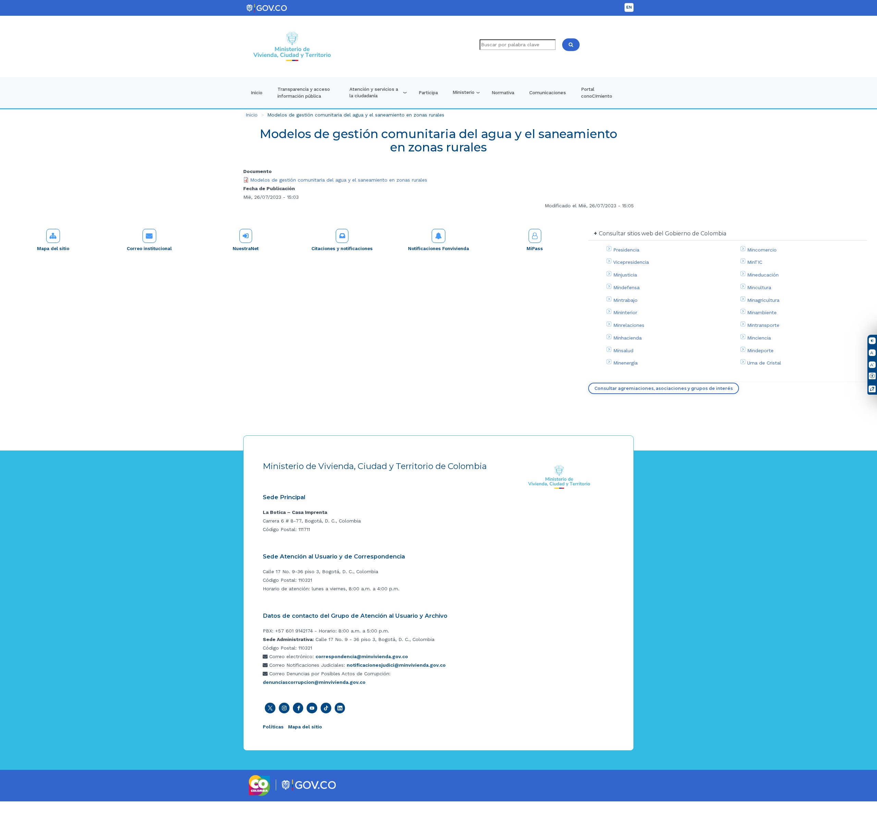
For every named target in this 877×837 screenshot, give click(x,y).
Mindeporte (760, 350)
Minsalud (623, 350)
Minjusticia (625, 275)
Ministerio (463, 92)
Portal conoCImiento (596, 92)
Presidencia (626, 250)
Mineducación (763, 275)
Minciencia (759, 338)
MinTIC (754, 262)
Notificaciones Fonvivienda (438, 248)
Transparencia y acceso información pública (303, 92)
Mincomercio (762, 250)
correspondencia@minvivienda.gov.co (362, 656)
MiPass (535, 248)
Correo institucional (149, 248)
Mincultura (759, 287)
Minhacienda (627, 338)
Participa (428, 92)
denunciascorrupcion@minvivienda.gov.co (314, 682)
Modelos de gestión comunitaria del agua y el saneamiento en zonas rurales (338, 180)
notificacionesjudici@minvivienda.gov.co (396, 665)
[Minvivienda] (559, 476)
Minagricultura (763, 300)
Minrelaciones (628, 325)
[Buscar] (571, 44)
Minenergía (625, 363)
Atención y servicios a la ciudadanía (373, 92)
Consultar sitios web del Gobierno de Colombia (662, 233)
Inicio (256, 92)
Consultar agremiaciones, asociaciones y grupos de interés (663, 388)
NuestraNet (246, 248)
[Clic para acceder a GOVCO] (308, 784)
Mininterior (625, 312)
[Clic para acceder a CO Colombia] (259, 785)
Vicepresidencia (631, 262)
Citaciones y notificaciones (342, 248)
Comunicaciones (547, 92)
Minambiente (762, 312)
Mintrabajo (625, 300)
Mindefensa (626, 287)
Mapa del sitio (53, 248)
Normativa (503, 92)
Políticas (273, 726)
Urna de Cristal (764, 363)
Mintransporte (763, 325)
